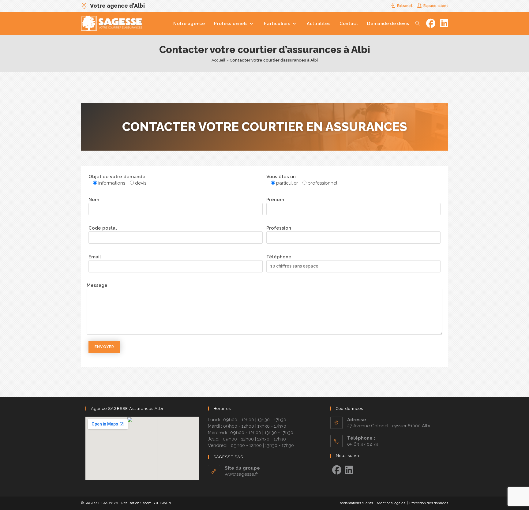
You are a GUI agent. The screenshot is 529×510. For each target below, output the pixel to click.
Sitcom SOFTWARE (156, 503)
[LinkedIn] (349, 470)
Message (97, 285)
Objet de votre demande (116, 176)
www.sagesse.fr (241, 474)
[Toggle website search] (417, 23)
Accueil (218, 60)
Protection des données (428, 503)
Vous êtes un (281, 176)
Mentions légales (391, 503)
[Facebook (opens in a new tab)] (431, 23)
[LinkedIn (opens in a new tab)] (444, 23)
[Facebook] (336, 470)
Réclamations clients (356, 503)
